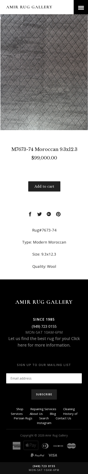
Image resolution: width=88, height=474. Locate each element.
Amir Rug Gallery (29, 7)
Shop (19, 409)
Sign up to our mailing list (44, 365)
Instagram (44, 423)
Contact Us (63, 418)
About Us (36, 414)
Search (44, 418)
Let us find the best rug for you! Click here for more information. (44, 342)
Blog (53, 414)
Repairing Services (43, 409)
